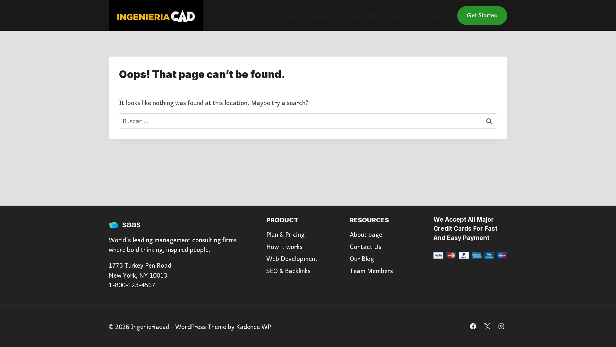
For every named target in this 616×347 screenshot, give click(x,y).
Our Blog (362, 258)
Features (321, 15)
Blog (374, 15)
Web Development (292, 258)
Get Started (482, 15)
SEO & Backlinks (288, 270)
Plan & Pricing (285, 234)
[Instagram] (501, 326)
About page (366, 234)
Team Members (371, 270)
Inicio (294, 15)
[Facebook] (473, 326)
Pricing (350, 15)
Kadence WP (253, 326)
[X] (487, 326)
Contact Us (365, 246)
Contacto (431, 15)
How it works (284, 246)
